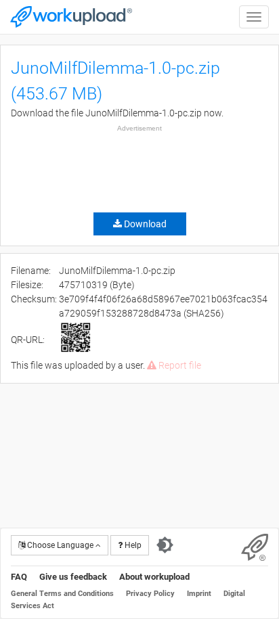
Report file (178, 365)
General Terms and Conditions (62, 593)
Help (132, 545)
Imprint (199, 593)
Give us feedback (73, 577)
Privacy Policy (150, 593)
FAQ (19, 577)
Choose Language (60, 545)
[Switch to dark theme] (165, 545)
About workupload (154, 577)
